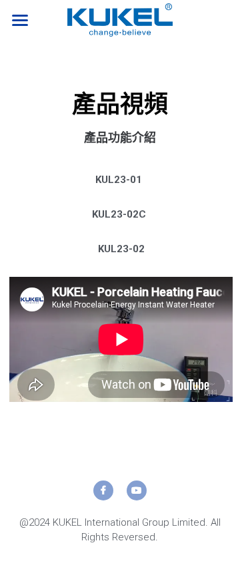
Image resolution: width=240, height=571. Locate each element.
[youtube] (137, 490)
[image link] (120, 19)
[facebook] (103, 490)
